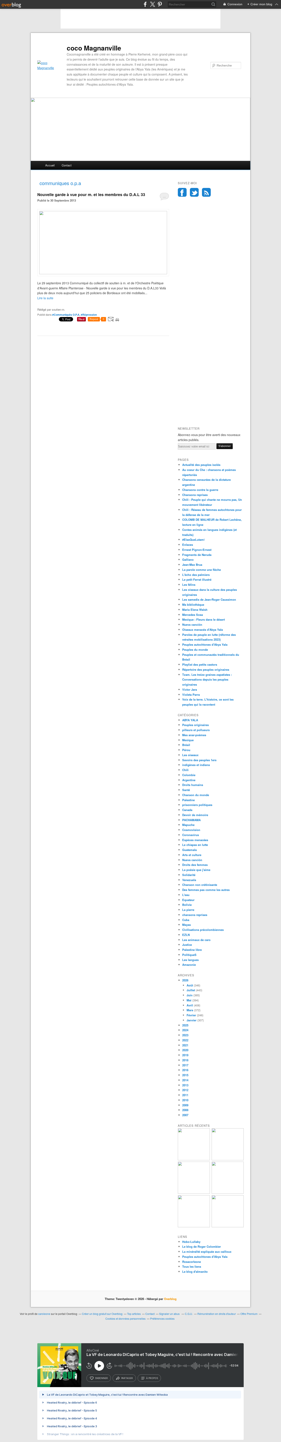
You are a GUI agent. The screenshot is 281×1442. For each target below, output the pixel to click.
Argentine (188, 780)
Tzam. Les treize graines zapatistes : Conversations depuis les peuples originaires (207, 679)
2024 (185, 1030)
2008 (185, 1110)
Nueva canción (192, 624)
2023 (185, 1035)
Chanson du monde (195, 795)
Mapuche (188, 825)
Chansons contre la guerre (200, 490)
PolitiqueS (189, 955)
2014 (185, 1080)
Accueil (50, 165)
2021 (185, 1045)
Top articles (134, 1314)
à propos (152, 1378)
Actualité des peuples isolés (201, 465)
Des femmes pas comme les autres (206, 890)
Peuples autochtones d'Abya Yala (204, 644)
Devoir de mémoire (195, 815)
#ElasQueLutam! (193, 539)
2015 (185, 1075)
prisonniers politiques (197, 805)
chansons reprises (194, 915)
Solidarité (188, 875)
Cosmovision (191, 830)
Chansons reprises (195, 495)
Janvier (191, 1020)
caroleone (44, 1314)
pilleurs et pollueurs (196, 730)
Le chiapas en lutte (195, 845)
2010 (185, 1100)
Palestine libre (192, 950)
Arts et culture (191, 855)
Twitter (194, 192)
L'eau (185, 895)
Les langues (190, 960)
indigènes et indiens (196, 765)
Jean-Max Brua (192, 564)
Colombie (188, 775)
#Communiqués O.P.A (65, 315)
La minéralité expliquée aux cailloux (206, 1251)
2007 (185, 1115)
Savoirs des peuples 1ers (199, 760)
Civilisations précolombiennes (203, 930)
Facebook (182, 192)
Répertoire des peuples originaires (205, 669)
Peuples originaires (195, 725)
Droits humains (192, 785)
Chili (185, 770)
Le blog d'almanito (195, 1271)
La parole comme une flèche (201, 570)
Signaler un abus (169, 1314)
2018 (185, 1060)
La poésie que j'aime (196, 870)
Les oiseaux (190, 755)
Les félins (188, 584)
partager (127, 1378)
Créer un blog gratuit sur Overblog (102, 1314)
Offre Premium (249, 1314)
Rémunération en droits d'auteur (216, 1314)
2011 (185, 1095)
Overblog (170, 1299)
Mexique (188, 740)
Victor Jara (189, 689)
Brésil (186, 745)
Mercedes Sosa (192, 615)
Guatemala (189, 850)
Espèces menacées (195, 840)
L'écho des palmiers (196, 575)
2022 (185, 1040)
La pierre (188, 910)
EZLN (186, 935)
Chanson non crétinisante (199, 885)
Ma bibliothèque (193, 604)
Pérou (186, 750)
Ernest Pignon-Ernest (196, 550)
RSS (206, 192)
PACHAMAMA (191, 820)
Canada (187, 810)
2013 (185, 1085)
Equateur (188, 900)
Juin (190, 995)
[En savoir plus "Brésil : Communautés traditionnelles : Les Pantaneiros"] (228, 1192)
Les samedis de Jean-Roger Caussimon (209, 599)
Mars (190, 1010)
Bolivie (187, 905)
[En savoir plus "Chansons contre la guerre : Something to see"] (228, 1159)
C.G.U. (189, 1314)
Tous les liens (191, 1266)
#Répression (89, 315)
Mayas (186, 925)
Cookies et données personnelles (125, 1318)
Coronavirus (190, 835)
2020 (185, 1050)
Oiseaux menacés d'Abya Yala (202, 629)
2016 (185, 1070)
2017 (185, 1065)
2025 (185, 1025)
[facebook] (145, 4)
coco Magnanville (94, 48)
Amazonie (189, 965)
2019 (185, 1055)
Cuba (185, 920)
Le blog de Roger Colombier (201, 1246)
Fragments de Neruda (196, 555)
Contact (67, 165)
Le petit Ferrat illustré (196, 579)
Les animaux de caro (196, 940)
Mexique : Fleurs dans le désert (203, 619)
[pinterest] (159, 4)
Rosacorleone (191, 1262)
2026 (185, 980)
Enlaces (187, 545)
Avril (190, 1005)
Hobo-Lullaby (191, 1242)
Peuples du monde (195, 649)
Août (190, 985)
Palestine (188, 800)
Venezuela (189, 880)
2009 (185, 1105)
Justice (187, 945)
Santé (186, 790)
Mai (189, 1000)
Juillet (191, 990)
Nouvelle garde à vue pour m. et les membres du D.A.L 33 (91, 194)
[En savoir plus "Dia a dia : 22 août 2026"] (194, 1159)
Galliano (188, 559)
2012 (185, 1090)
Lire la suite (45, 298)
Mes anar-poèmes (194, 735)
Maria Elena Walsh (194, 609)
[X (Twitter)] (152, 4)
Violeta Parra (191, 694)
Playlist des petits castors (199, 664)
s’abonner (101, 1378)
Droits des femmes (195, 865)
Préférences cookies (162, 1318)
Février (191, 1015)
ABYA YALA (190, 720)
